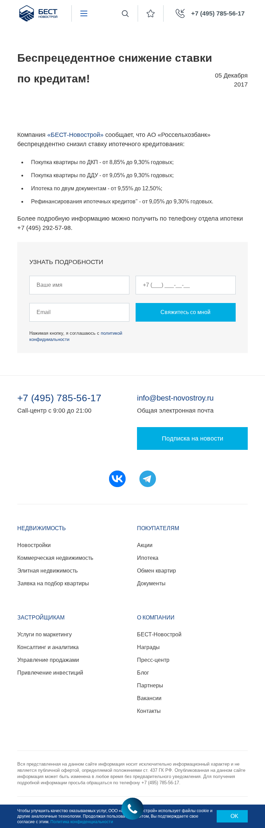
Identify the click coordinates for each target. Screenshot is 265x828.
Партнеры (150, 685)
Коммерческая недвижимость (55, 558)
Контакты (149, 711)
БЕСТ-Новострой (159, 634)
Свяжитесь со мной (185, 312)
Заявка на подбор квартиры (53, 583)
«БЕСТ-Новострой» (75, 134)
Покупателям (158, 528)
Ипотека (147, 558)
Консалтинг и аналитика (48, 647)
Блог (143, 673)
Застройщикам (41, 617)
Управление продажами (48, 660)
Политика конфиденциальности (81, 821)
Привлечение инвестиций (50, 673)
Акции (145, 545)
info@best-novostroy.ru (175, 398)
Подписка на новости (192, 438)
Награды (148, 647)
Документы (151, 583)
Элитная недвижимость (47, 571)
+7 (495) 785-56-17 (59, 398)
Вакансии (149, 698)
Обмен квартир (156, 571)
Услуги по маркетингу (44, 634)
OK (234, 816)
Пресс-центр (153, 660)
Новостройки (34, 545)
